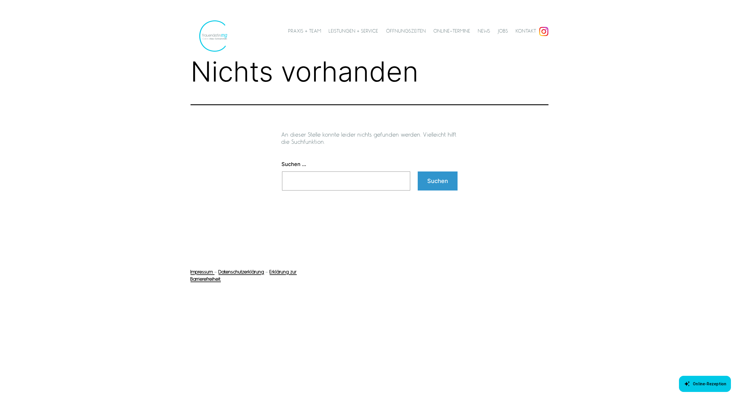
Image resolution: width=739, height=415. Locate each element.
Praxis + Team (304, 31)
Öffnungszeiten (406, 31)
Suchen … (293, 164)
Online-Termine (452, 31)
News (484, 31)
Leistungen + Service (353, 31)
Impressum (202, 272)
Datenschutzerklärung (241, 272)
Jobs (503, 31)
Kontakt (526, 31)
